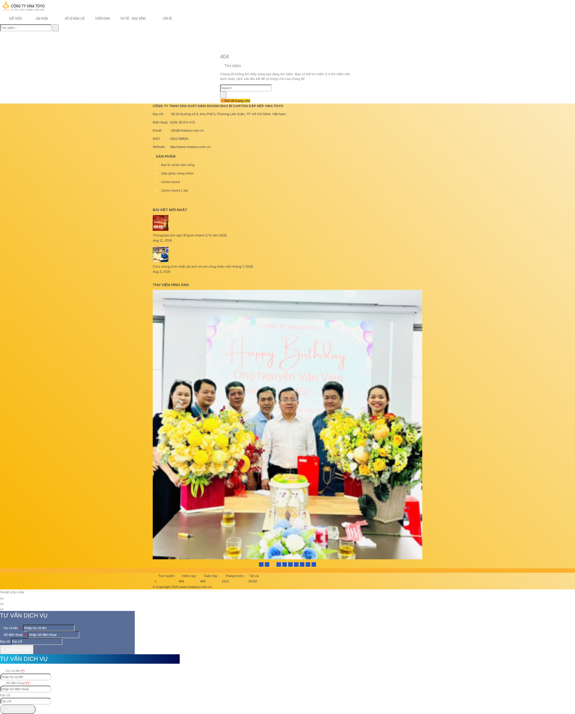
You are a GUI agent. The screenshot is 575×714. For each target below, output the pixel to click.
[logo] (23, 10)
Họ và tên (12, 628)
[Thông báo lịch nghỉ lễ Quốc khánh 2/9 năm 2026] (160, 229)
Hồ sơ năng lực (75, 18)
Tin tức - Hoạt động (133, 18)
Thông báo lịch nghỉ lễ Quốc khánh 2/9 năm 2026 (190, 235)
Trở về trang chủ (236, 101)
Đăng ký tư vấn (18, 649)
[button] (90, 27)
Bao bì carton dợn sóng (178, 165)
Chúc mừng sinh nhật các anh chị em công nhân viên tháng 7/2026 (203, 266)
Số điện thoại (15, 635)
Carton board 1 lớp (174, 190)
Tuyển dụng (102, 18)
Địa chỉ (5, 641)
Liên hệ (167, 18)
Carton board (170, 182)
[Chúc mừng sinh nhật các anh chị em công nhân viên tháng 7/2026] (160, 261)
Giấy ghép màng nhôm (177, 173)
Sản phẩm (42, 18)
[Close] (2, 598)
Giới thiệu (15, 18)
